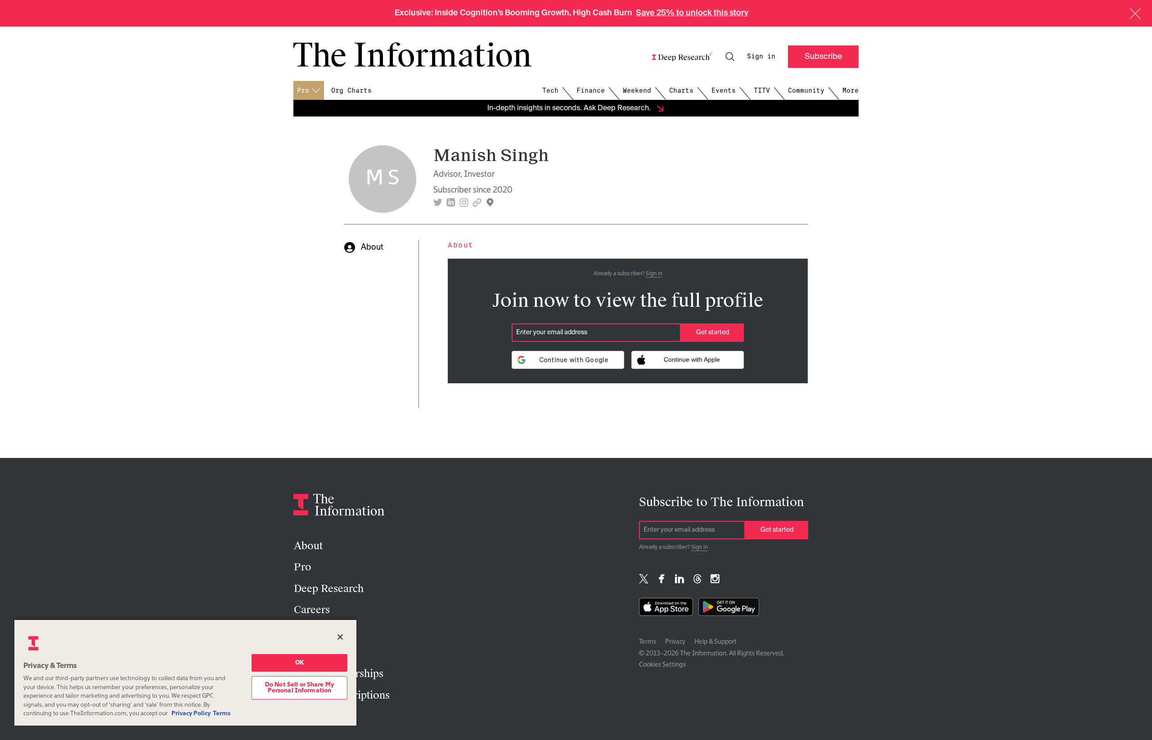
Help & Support (715, 642)
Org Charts (351, 90)
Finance (590, 90)
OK (299, 663)
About (308, 545)
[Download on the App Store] (666, 609)
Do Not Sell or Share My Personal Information (299, 688)
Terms (647, 642)
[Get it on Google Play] (728, 609)
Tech (550, 90)
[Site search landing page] (729, 56)
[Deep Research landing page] (682, 57)
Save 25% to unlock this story (692, 13)
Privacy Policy (191, 714)
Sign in (761, 56)
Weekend (637, 90)
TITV (762, 90)
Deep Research (329, 588)
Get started (712, 332)
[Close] (340, 637)
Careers (312, 609)
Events (723, 90)
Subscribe (823, 57)
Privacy (675, 642)
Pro (302, 567)
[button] (1135, 13)
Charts (681, 90)
